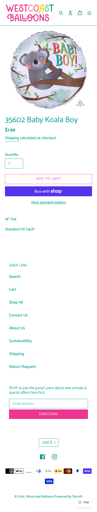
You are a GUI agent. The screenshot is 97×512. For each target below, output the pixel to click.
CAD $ (47, 443)
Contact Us (18, 315)
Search (15, 276)
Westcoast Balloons (40, 496)
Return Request (22, 366)
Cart (12, 289)
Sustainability (20, 341)
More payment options (48, 202)
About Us (17, 328)
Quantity (11, 154)
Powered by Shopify (69, 496)
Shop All (16, 302)
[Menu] (89, 12)
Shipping (12, 138)
